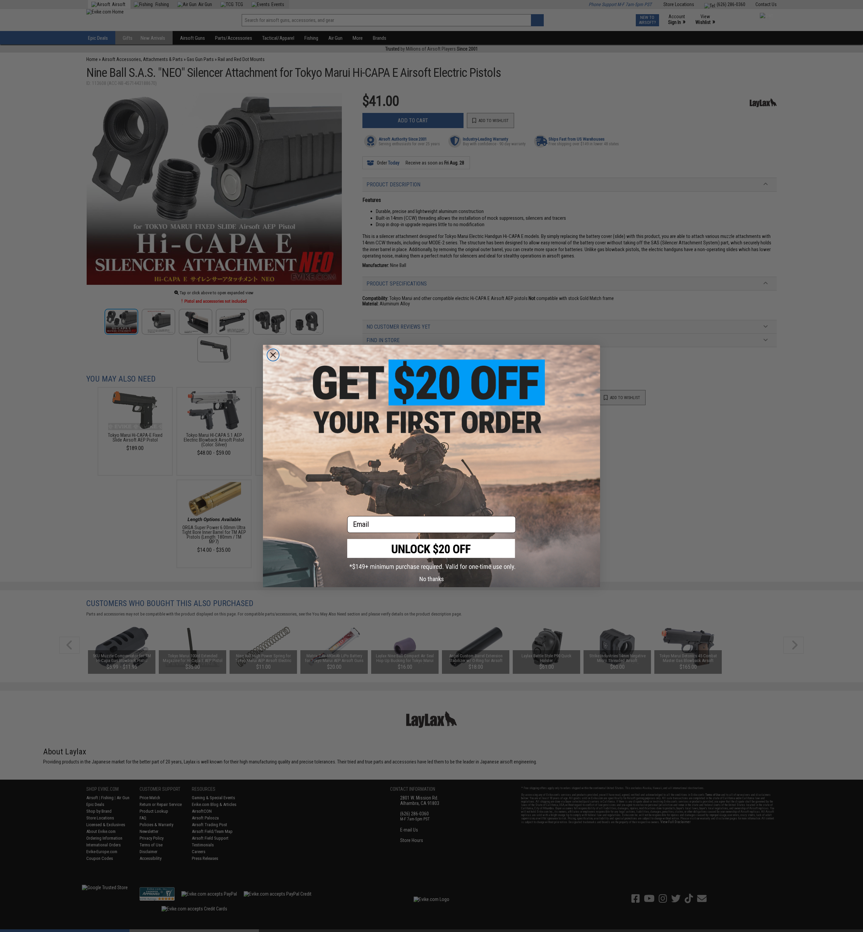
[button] (431, 554)
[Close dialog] (273, 355)
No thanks (431, 578)
